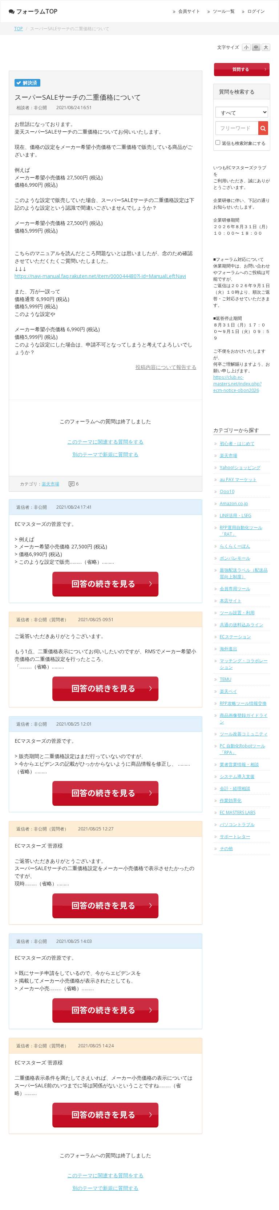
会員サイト (189, 11)
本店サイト (231, 601)
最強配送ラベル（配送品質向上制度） (244, 573)
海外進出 (228, 649)
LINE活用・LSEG (235, 515)
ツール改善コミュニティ (244, 734)
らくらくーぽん (235, 546)
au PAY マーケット (238, 479)
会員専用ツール (235, 589)
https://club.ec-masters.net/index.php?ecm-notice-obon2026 (237, 383)
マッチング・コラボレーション (244, 664)
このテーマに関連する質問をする (105, 441)
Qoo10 (227, 491)
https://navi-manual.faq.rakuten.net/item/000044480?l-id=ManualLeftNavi (100, 276)
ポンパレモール (235, 558)
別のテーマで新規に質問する (105, 454)
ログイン (256, 11)
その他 (226, 848)
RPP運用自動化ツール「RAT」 (241, 530)
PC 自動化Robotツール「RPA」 (242, 749)
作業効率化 (231, 800)
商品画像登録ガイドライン (244, 718)
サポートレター (235, 836)
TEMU (225, 679)
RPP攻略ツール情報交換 (243, 703)
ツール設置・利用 (237, 613)
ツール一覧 (224, 11)
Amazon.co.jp (234, 503)
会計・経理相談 (235, 788)
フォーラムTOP (36, 11)
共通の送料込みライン (241, 625)
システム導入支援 (237, 776)
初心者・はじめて (237, 443)
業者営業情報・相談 (239, 764)
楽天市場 (50, 484)
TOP (18, 28)
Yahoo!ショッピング (240, 467)
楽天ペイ (228, 691)
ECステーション (235, 637)
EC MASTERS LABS (237, 812)
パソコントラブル (237, 824)
